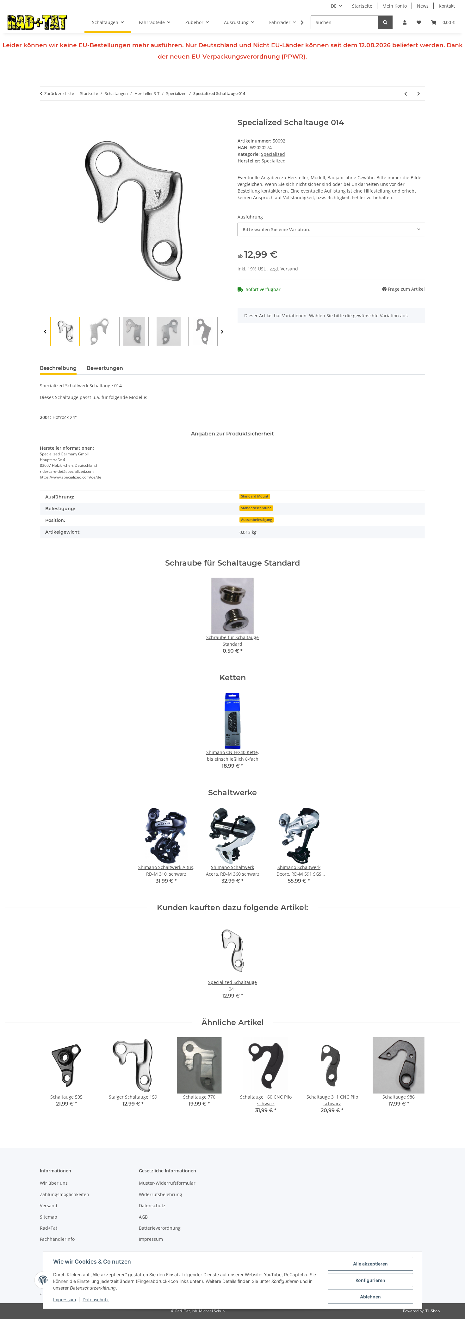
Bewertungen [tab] (105, 368)
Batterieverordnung (160, 1228)
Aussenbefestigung (256, 519)
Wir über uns (54, 1183)
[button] (405, 22)
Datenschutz (96, 1299)
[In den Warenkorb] (45, 114)
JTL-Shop (432, 1311)
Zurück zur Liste (59, 93)
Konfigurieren (370, 1280)
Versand (289, 269)
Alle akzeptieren (370, 1263)
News (423, 6)
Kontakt (447, 6)
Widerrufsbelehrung (160, 1194)
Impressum (64, 1299)
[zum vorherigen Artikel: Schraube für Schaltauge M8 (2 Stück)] (405, 93)
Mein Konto (394, 6)
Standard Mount (254, 496)
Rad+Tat (48, 1228)
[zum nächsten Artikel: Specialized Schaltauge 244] (418, 93)
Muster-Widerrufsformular (167, 1183)
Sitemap (48, 1217)
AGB (143, 1217)
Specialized (273, 154)
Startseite (362, 6)
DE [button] (334, 6)
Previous (45, 332)
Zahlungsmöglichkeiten (64, 1194)
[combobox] (331, 229)
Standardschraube (256, 508)
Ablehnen (370, 1296)
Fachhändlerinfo (57, 1239)
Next (222, 332)
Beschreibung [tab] (58, 368)
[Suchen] (385, 22)
